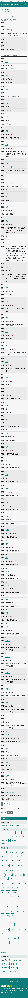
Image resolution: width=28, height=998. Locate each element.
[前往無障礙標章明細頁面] (9, 986)
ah (6, 852)
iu (2, 902)
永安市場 (8, 735)
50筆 (9, 812)
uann (13, 929)
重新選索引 (4, 844)
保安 (6, 613)
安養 (6, 103)
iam (25, 883)
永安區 (7, 719)
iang (18, 887)
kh (8, 837)
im (16, 875)
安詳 (6, 447)
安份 (6, 89)
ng (16, 837)
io (2, 897)
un (11, 925)
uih (7, 948)
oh (6, 911)
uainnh (15, 938)
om (23, 911)
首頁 (2, 9)
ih (5, 875)
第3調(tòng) (5, 964)
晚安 (6, 544)
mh (7, 906)
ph (6, 833)
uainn (8, 938)
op (2, 915)
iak (24, 887)
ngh (17, 906)
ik (11, 879)
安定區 (7, 702)
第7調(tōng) (14, 968)
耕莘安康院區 (9, 792)
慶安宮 (7, 748)
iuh (7, 902)
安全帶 (7, 530)
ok (13, 915)
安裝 (6, 502)
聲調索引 (17, 825)
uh (6, 925)
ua (2, 929)
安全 (6, 516)
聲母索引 (4, 825)
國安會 (7, 571)
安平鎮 (7, 689)
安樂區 (7, 657)
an (7, 856)
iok (18, 897)
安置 (6, 475)
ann (11, 852)
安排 (6, 163)
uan (19, 929)
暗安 (6, 62)
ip (20, 875)
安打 (6, 461)
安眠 (6, 76)
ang (17, 856)
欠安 (6, 392)
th (20, 833)
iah (7, 883)
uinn (12, 948)
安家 (6, 117)
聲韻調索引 (8, 9)
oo (2, 920)
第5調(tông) (5, 968)
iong (12, 897)
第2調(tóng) (17, 960)
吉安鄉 (7, 776)
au (2, 865)
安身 (6, 193)
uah (7, 929)
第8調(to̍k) (5, 971)
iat (13, 887)
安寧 (6, 131)
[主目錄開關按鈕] (25, 4)
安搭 (6, 207)
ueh (7, 943)
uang (3, 933)
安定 (6, 488)
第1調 (15, 9)
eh (6, 870)
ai (2, 860)
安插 (6, 302)
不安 (6, 627)
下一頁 (8, 804)
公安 (6, 599)
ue (2, 943)
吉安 (6, 762)
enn (11, 870)
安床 (6, 318)
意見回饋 (3, 986)
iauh (8, 892)
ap (2, 856)
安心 (6, 179)
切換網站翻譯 (23, 1)
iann (12, 883)
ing (7, 879)
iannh (19, 883)
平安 (6, 405)
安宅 (6, 267)
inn (11, 875)
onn (11, 911)
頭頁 (16, 981)
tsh (3, 840)
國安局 (7, 585)
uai (3, 938)
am (23, 852)
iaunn (14, 892)
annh (17, 852)
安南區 (7, 641)
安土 (6, 288)
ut (16, 925)
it (2, 879)
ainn (12, 860)
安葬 (6, 345)
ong (8, 915)
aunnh (20, 865)
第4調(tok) (14, 964)
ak (22, 856)
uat (25, 929)
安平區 (7, 673)
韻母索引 (11, 825)
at (11, 856)
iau (3, 892)
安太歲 (7, 239)
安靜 (6, 332)
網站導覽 (17, 1)
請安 (6, 433)
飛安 (6, 558)
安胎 (6, 221)
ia (2, 883)
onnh (17, 911)
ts (23, 837)
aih (7, 860)
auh (7, 865)
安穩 (6, 378)
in (24, 875)
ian (8, 887)
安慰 (6, 362)
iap (3, 887)
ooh (7, 920)
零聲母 (14, 840)
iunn (12, 902)
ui (2, 948)
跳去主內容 (11, 1)
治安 (6, 419)
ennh (17, 870)
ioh (7, 897)
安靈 (6, 145)
